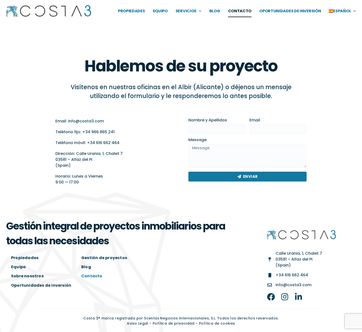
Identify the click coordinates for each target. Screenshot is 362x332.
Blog (214, 11)
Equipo (160, 11)
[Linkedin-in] (298, 297)
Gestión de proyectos (104, 258)
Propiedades (131, 11)
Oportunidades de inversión (290, 11)
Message (197, 140)
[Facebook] (271, 297)
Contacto (240, 11)
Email (254, 120)
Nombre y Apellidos (207, 120)
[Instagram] (285, 297)
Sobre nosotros (27, 276)
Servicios (186, 11)
